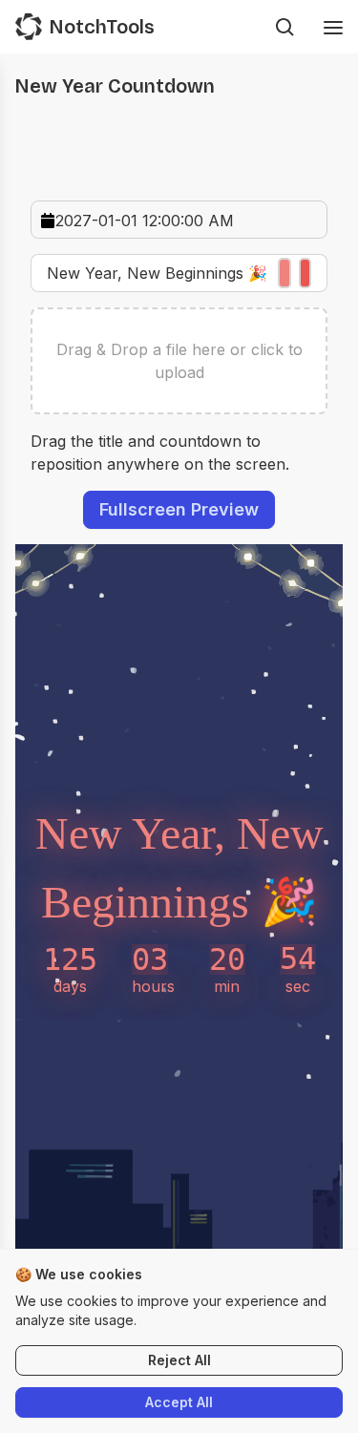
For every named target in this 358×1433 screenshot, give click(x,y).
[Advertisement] (179, 142)
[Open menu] (333, 26)
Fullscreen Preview (179, 509)
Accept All (179, 1402)
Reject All (179, 1360)
